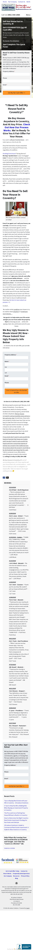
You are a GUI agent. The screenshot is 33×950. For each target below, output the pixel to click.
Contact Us (21, 2)
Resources (16, 876)
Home (5, 2)
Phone (5, 78)
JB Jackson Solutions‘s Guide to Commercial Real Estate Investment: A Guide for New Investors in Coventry (16, 827)
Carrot (27, 908)
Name (7, 361)
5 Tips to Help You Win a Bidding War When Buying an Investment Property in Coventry (16, 808)
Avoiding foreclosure (9, 154)
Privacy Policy (25, 876)
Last (6, 373)
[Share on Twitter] (7, 478)
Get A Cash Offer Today (12, 871)
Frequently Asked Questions (21, 873)
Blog (16, 878)
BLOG (28, 2)
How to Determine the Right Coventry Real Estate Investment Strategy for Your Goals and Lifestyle (16, 820)
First (6, 367)
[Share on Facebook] (4, 478)
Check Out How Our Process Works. (16, 127)
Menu (28, 15)
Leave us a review (9, 848)
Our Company (12, 2)
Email (5, 85)
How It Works (7, 873)
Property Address (9, 71)
